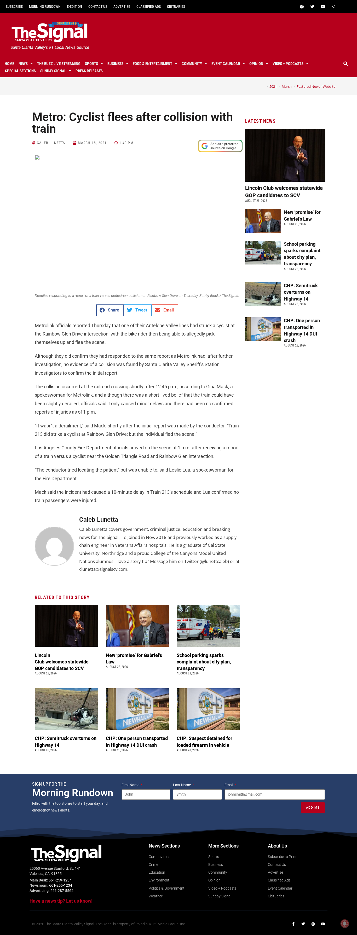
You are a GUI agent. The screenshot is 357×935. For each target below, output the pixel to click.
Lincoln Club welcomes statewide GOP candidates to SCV (62, 661)
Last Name (182, 785)
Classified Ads (148, 6)
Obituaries (176, 6)
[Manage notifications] (345, 923)
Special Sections (20, 71)
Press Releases (89, 71)
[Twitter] (312, 6)
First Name (131, 785)
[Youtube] (323, 6)
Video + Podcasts (288, 63)
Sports (91, 63)
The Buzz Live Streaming (58, 63)
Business (115, 63)
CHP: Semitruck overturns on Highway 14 (301, 292)
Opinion (256, 63)
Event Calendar (225, 63)
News (23, 63)
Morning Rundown (45, 6)
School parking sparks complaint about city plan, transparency (204, 661)
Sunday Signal (53, 71)
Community (192, 63)
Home (9, 63)
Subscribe (14, 6)
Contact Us (97, 6)
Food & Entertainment (152, 63)
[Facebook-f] (293, 924)
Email (229, 785)
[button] (345, 63)
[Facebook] (302, 6)
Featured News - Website (316, 86)
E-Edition (74, 6)
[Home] (263, 86)
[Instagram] (333, 6)
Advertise (121, 6)
